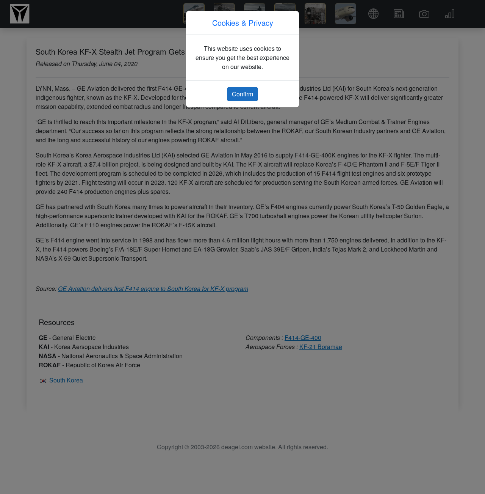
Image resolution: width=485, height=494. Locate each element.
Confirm (242, 94)
